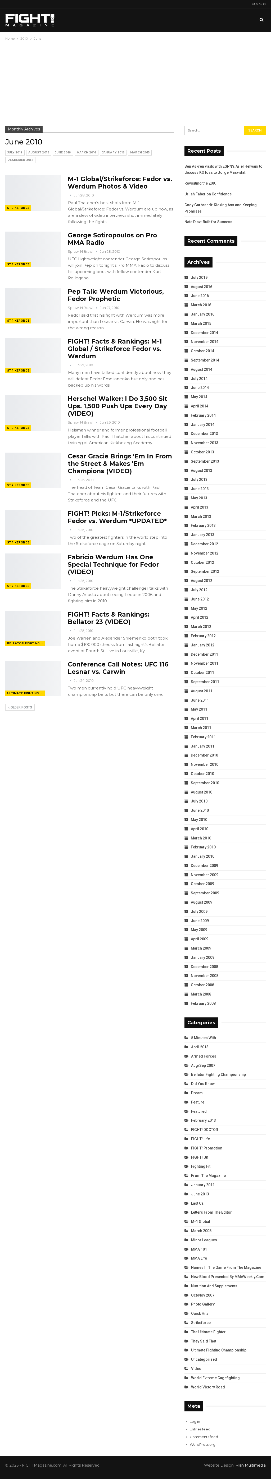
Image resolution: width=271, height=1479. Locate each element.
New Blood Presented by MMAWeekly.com (227, 1277)
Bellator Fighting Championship (26, 643)
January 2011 (202, 746)
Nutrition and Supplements (214, 1286)
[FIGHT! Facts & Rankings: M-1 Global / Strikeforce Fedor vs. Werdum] (33, 355)
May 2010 (199, 820)
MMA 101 (199, 1249)
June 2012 (200, 599)
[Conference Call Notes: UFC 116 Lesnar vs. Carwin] (33, 678)
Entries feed (200, 1429)
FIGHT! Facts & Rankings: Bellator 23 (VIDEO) (108, 618)
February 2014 (203, 415)
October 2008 (202, 985)
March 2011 (201, 728)
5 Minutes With (203, 1038)
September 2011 (205, 682)
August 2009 (201, 902)
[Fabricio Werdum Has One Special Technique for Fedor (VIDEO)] (33, 571)
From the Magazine (208, 1175)
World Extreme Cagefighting (215, 1378)
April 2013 (199, 507)
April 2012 (199, 617)
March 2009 (201, 948)
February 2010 (203, 847)
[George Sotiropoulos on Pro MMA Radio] (33, 249)
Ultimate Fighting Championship (26, 693)
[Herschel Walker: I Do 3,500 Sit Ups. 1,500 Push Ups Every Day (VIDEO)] (33, 412)
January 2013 (202, 535)
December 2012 (204, 544)
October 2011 (202, 672)
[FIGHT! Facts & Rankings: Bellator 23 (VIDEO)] (33, 628)
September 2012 (205, 571)
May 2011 (199, 709)
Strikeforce (18, 208)
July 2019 (14, 152)
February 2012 (203, 636)
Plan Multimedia (251, 1465)
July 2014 (199, 379)
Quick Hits (200, 1313)
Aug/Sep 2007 (203, 1065)
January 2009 (202, 957)
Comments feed (204, 1437)
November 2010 (204, 764)
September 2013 (205, 461)
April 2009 (199, 939)
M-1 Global (200, 1221)
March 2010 (201, 838)
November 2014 (204, 342)
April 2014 (199, 406)
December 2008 (204, 967)
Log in (195, 1421)
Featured (199, 1111)
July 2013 (199, 479)
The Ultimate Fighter (208, 1332)
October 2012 (202, 562)
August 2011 (201, 691)
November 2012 (204, 553)
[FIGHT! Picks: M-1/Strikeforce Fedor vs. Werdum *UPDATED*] (33, 527)
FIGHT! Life (200, 1139)
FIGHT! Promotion (206, 1148)
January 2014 (202, 424)
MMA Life (199, 1258)
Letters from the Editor (211, 1212)
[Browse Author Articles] (71, 195)
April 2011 (199, 718)
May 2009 (199, 930)
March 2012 (201, 627)
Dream (197, 1093)
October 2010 (202, 774)
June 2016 (63, 152)
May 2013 (199, 498)
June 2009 (200, 921)
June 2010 (200, 810)
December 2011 (204, 654)
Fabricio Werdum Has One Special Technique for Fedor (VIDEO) (113, 564)
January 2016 (113, 152)
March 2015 (140, 152)
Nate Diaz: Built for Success (208, 222)
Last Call (198, 1203)
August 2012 (201, 581)
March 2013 (201, 516)
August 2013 (201, 470)
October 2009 (202, 884)
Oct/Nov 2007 (202, 1295)
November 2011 (204, 663)
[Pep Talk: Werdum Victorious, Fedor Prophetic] (33, 305)
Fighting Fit (200, 1166)
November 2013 (204, 443)
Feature (197, 1102)
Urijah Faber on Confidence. (208, 194)
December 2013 (204, 433)
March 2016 (86, 152)
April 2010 (199, 829)
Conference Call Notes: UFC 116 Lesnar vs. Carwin (118, 668)
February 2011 (203, 737)
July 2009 (199, 911)
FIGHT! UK (199, 1157)
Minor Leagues (204, 1240)
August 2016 (38, 152)
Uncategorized (204, 1359)
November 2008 (204, 976)
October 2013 (202, 452)
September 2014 (205, 360)
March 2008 (201, 994)
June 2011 (200, 700)
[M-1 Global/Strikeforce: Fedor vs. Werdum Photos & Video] (33, 193)
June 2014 (200, 388)
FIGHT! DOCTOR (204, 1130)
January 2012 (202, 645)
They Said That (203, 1341)
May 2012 (199, 608)
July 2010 (199, 801)
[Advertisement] (135, 81)
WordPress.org (202, 1444)
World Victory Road (208, 1387)
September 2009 (205, 893)
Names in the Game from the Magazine (226, 1267)
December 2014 (20, 160)
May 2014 (199, 397)
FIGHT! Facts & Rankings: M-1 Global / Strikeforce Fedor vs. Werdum (115, 349)
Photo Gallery (203, 1304)
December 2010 (204, 755)
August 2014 (201, 369)
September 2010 (205, 783)
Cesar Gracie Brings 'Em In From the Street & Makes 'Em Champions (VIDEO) (120, 464)
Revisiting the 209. (200, 183)
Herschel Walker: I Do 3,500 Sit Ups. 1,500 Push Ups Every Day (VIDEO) (117, 406)
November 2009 (204, 875)
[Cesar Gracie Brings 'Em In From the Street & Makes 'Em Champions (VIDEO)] (33, 470)
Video (196, 1369)
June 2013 (200, 489)
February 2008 (203, 1003)
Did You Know (203, 1084)
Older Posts (21, 707)
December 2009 (204, 865)
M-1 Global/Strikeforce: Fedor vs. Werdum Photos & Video (120, 182)
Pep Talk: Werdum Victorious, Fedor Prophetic (116, 295)
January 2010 (202, 856)
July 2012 (199, 590)
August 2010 (201, 792)
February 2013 (203, 525)
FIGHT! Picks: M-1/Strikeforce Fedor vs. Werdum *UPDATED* (117, 517)
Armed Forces (203, 1056)
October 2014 (202, 351)
